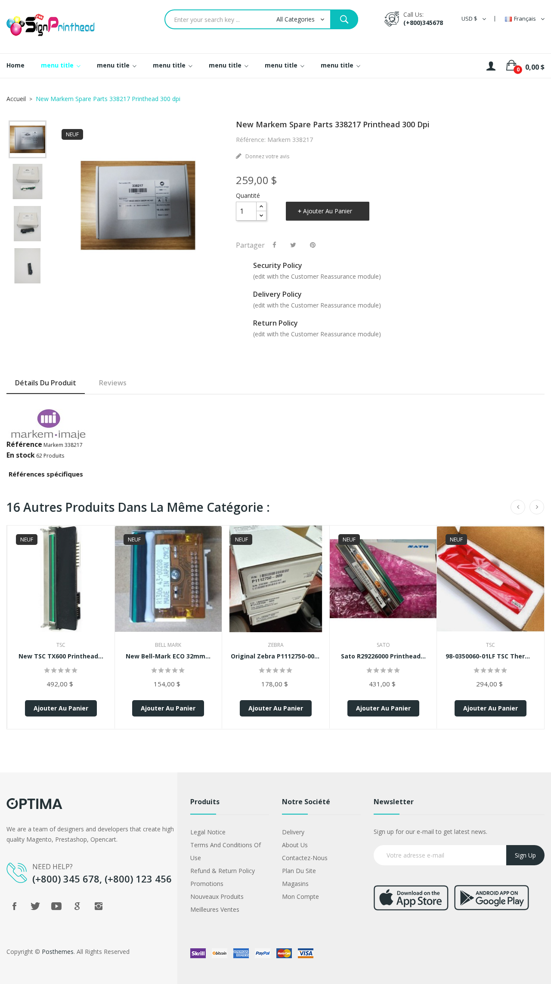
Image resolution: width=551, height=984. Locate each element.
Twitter (35, 906)
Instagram (98, 906)
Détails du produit (45, 382)
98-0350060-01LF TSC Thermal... (491, 656)
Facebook (14, 906)
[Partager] (274, 244)
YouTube (56, 906)
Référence (24, 444)
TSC (60, 645)
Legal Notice (208, 832)
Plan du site (299, 871)
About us (295, 845)
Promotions (206, 883)
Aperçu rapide (61, 585)
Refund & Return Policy (222, 871)
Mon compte (300, 896)
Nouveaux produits (217, 896)
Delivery (293, 832)
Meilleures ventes (214, 909)
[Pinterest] (313, 244)
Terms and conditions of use (225, 851)
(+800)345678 (423, 22)
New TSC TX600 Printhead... (61, 656)
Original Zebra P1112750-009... (276, 656)
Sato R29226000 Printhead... (383, 656)
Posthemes (58, 951)
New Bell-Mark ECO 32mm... (168, 656)
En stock (20, 455)
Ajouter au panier (327, 211)
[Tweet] (293, 244)
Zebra (276, 645)
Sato (383, 645)
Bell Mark (168, 645)
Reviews (113, 382)
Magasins (295, 883)
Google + (77, 906)
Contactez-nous (305, 858)
